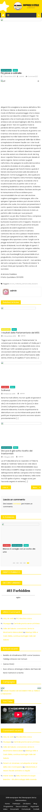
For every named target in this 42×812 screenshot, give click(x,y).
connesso (17, 504)
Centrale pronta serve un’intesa (27, 623)
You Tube (7, 701)
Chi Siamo (27, 804)
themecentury (21, 800)
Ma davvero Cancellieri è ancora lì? (7, 487)
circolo (11, 284)
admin (21, 76)
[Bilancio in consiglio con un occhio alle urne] (20, 533)
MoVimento (6, 329)
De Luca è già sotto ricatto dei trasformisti (16, 452)
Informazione (6, 70)
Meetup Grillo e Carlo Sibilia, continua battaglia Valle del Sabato (20, 636)
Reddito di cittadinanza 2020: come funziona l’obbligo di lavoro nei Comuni (21, 657)
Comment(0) (33, 76)
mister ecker (8, 776)
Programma (8, 806)
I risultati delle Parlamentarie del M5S (20, 332)
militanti (18, 284)
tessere (35, 284)
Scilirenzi (5, 390)
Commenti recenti (12, 730)
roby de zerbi (8, 618)
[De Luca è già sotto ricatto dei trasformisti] (21, 433)
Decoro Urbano (22, 806)
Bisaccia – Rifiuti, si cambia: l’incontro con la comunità (37, 487)
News (15, 70)
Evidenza (5, 387)
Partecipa (16, 804)
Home (7, 804)
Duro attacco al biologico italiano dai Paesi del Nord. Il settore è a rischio (22, 671)
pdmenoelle (26, 284)
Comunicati (26, 809)
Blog (35, 804)
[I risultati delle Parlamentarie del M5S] (21, 317)
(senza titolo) (8, 664)
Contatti (36, 809)
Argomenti (35, 806)
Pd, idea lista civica (24, 618)
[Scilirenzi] (21, 373)
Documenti (14, 809)
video (5, 809)
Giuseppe (7, 623)
